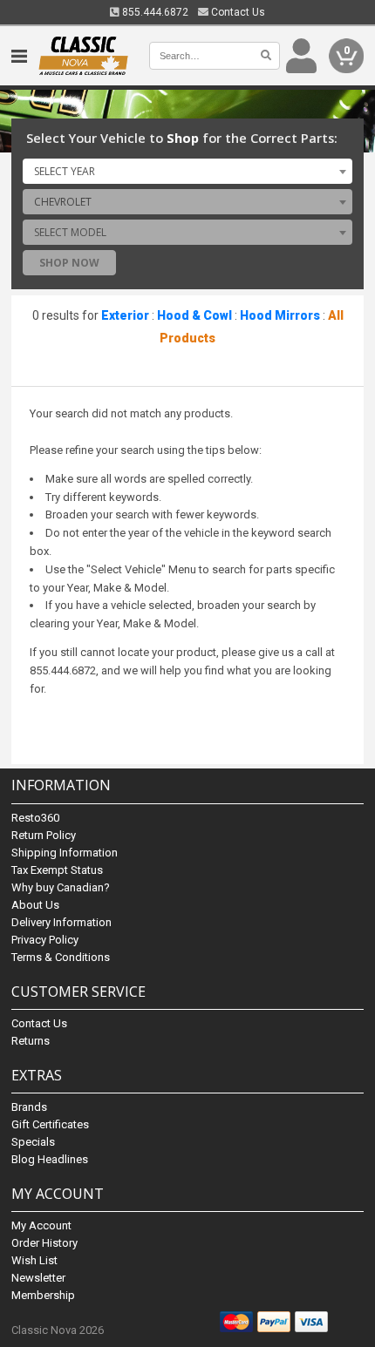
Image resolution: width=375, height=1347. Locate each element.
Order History (44, 1242)
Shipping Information (64, 852)
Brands (29, 1106)
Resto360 (35, 817)
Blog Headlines (49, 1159)
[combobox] (187, 171)
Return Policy (43, 835)
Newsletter (38, 1277)
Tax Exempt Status (57, 870)
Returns (30, 1040)
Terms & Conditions (60, 957)
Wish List (34, 1260)
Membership (43, 1295)
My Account (41, 1225)
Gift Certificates (50, 1124)
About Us (35, 904)
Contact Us (236, 12)
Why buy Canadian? (60, 887)
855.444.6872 (153, 12)
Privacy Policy (44, 939)
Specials (33, 1141)
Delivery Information (61, 922)
